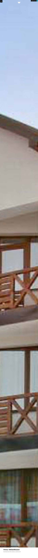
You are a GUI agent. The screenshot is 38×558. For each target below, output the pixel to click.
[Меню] (1, 1)
